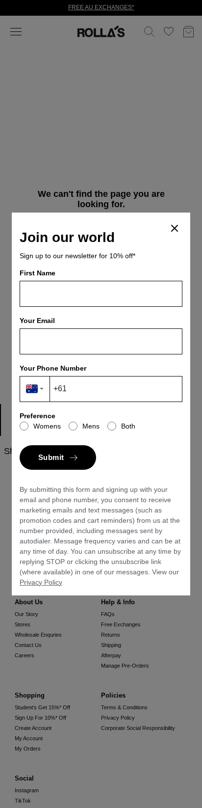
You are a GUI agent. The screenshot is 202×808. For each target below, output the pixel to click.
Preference (37, 416)
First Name (37, 273)
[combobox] (35, 389)
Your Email (37, 320)
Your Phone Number (53, 368)
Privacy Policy (41, 582)
